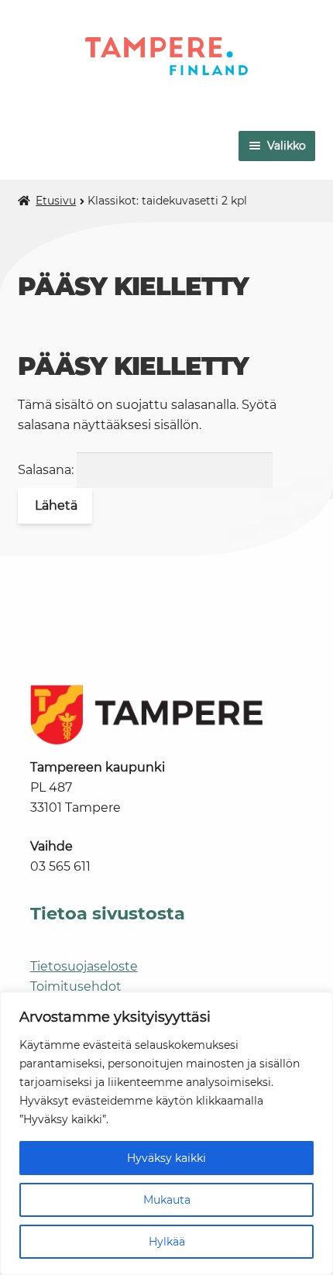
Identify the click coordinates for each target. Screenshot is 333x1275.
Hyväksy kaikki (166, 1158)
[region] (166, 1133)
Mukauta (167, 1200)
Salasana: (47, 469)
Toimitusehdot (76, 986)
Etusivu (56, 201)
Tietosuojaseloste (84, 966)
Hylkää (167, 1242)
